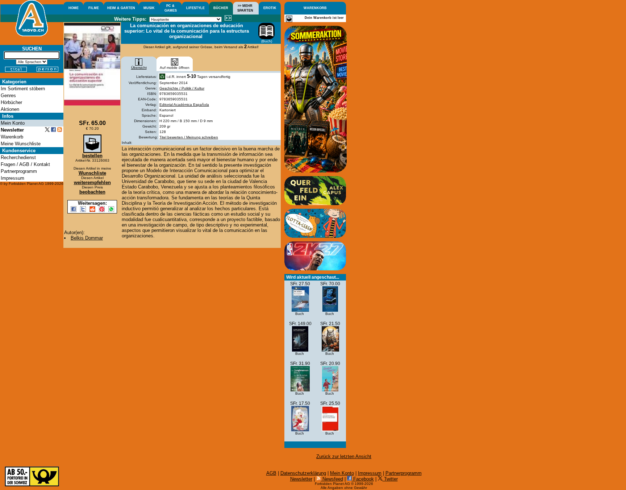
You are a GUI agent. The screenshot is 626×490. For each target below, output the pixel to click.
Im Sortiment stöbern (23, 88)
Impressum (369, 473)
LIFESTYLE (195, 8)
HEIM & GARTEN (121, 8)
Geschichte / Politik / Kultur (181, 88)
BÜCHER (220, 8)
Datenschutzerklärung (303, 473)
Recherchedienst (18, 157)
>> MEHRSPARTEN (245, 8)
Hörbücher (11, 102)
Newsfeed (332, 479)
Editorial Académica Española (184, 105)
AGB (271, 473)
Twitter (390, 479)
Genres (8, 95)
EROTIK (269, 8)
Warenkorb (12, 137)
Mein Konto (342, 473)
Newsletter (301, 479)
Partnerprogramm (403, 473)
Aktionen (10, 109)
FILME (93, 8)
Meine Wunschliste (21, 143)
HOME (73, 8)
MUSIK (149, 8)
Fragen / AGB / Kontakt (25, 164)
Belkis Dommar (87, 238)
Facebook (363, 479)
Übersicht (139, 68)
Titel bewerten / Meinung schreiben (188, 137)
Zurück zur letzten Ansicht (343, 456)
